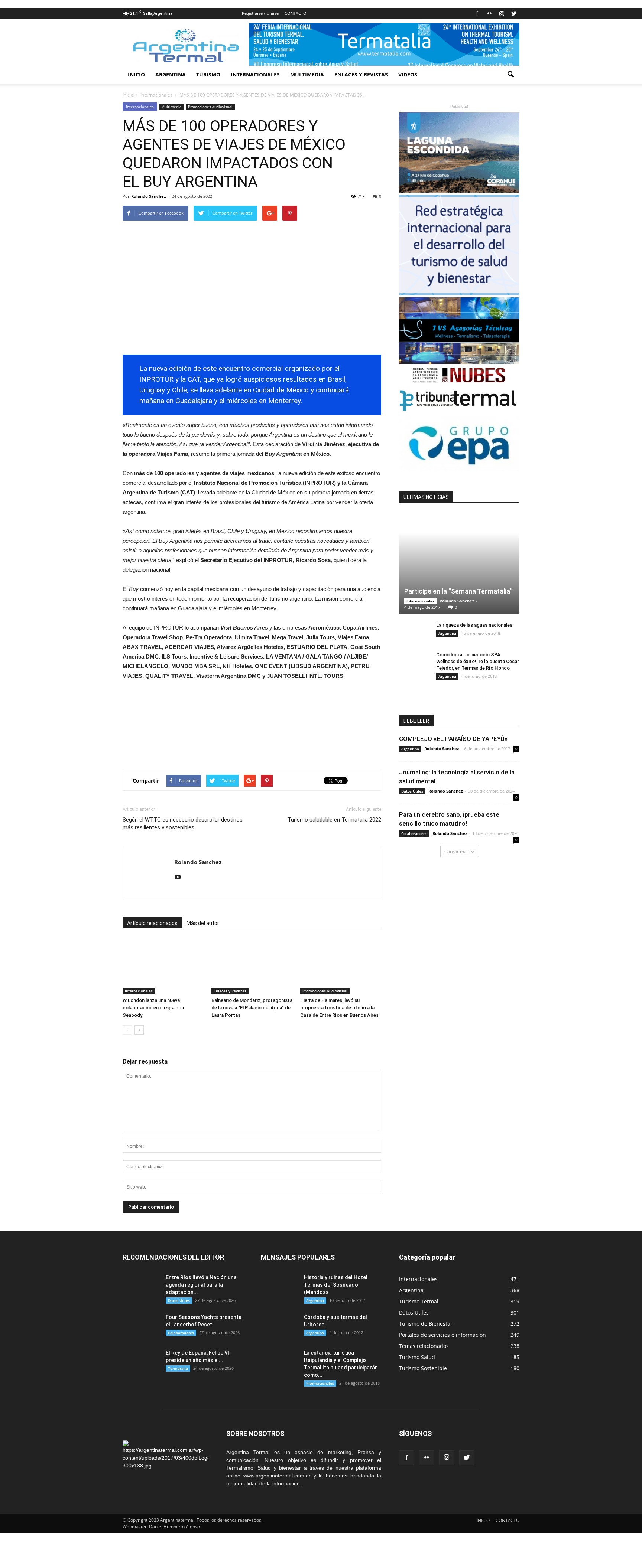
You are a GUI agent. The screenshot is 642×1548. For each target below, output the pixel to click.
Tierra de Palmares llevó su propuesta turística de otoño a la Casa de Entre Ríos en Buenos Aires (339, 1007)
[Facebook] (477, 13)
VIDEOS (407, 74)
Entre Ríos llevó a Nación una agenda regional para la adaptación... (201, 1284)
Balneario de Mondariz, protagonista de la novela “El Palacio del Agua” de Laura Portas (251, 1007)
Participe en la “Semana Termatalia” (458, 591)
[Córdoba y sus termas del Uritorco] (279, 1326)
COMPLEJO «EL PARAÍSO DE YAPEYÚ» (453, 738)
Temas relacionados (424, 1345)
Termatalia (178, 1368)
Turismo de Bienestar (426, 1323)
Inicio (128, 95)
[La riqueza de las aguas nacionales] (414, 632)
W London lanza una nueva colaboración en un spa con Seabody (153, 1007)
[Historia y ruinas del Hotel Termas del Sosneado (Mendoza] (279, 1287)
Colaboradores (414, 833)
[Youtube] (180, 877)
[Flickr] (489, 13)
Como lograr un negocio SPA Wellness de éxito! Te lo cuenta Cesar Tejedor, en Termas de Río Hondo (477, 661)
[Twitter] (513, 13)
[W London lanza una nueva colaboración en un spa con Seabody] (163, 966)
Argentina (447, 633)
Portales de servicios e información (442, 1334)
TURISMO (208, 74)
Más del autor (203, 923)
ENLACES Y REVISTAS (361, 74)
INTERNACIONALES (255, 74)
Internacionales (140, 106)
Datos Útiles (412, 791)
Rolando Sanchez (148, 196)
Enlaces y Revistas (230, 990)
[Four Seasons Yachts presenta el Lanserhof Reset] (141, 1326)
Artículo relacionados (152, 923)
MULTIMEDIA (307, 74)
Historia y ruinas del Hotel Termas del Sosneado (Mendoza (335, 1284)
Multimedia (171, 106)
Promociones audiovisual (210, 106)
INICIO (136, 74)
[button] (510, 75)
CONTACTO (296, 13)
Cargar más (456, 851)
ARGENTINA (170, 74)
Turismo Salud (417, 1357)
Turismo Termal (418, 1301)
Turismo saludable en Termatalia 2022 (334, 819)
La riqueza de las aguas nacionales (474, 625)
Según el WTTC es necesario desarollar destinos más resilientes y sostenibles (183, 823)
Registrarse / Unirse (260, 13)
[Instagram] (501, 13)
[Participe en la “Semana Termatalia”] (459, 563)
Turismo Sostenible (423, 1368)
